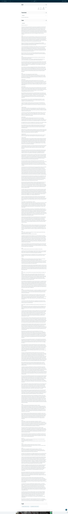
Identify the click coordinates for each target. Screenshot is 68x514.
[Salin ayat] (46, 4)
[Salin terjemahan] (46, 12)
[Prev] (31, 1)
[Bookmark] (64, 1)
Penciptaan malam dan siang (25, 506)
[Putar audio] (46, 7)
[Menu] (2, 1)
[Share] (62, 1)
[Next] (36, 1)
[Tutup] (67, 512)
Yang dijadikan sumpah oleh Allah (34, 506)
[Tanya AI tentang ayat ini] (66, 510)
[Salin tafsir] (46, 20)
